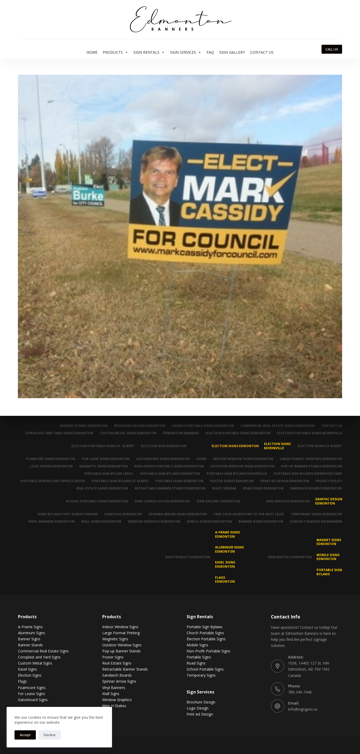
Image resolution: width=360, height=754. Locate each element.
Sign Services (183, 52)
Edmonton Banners (181, 433)
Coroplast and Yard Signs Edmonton (59, 433)
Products (113, 52)
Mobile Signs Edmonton (328, 557)
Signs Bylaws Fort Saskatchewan (67, 514)
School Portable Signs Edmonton (97, 501)
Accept (25, 734)
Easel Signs (27, 669)
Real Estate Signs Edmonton (102, 488)
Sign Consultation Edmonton (162, 501)
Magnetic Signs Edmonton (103, 466)
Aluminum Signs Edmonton (229, 549)
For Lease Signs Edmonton (106, 459)
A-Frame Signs (30, 626)
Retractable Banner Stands (125, 669)
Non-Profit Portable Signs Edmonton (169, 466)
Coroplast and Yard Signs (39, 657)
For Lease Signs (31, 693)
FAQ (210, 52)
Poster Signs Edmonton (232, 481)
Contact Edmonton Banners (316, 522)
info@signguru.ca (302, 709)
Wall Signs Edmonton (101, 522)
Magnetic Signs (115, 638)
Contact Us (262, 52)
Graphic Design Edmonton (328, 501)
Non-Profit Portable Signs (208, 650)
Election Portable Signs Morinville (309, 433)
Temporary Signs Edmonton (316, 514)
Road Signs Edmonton (263, 488)
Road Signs (196, 663)
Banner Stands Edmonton (84, 426)
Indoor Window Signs (120, 626)
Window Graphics (117, 699)
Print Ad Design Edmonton (284, 481)
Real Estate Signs (117, 663)
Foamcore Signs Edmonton (50, 459)
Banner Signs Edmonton (261, 522)
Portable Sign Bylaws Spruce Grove (53, 481)
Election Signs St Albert (320, 446)
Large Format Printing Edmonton (311, 459)
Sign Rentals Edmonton (290, 557)
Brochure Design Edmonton (139, 426)
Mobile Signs (197, 644)
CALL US (331, 49)
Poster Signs (113, 657)
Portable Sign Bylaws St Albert (120, 481)
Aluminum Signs (31, 632)
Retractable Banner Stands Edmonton (170, 488)
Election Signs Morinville (277, 446)
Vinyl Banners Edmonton (51, 522)
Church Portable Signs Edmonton (203, 426)
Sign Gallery (232, 52)
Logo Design (197, 708)
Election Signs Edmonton (235, 446)
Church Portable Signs (205, 632)
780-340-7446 (300, 692)
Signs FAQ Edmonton (123, 514)
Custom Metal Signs (35, 663)
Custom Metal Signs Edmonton (128, 433)
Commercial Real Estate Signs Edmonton (278, 426)
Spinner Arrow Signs (119, 681)
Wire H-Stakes (114, 705)
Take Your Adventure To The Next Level (248, 514)
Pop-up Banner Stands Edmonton (311, 466)
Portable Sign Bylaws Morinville (237, 474)
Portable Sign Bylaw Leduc (108, 474)
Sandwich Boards (117, 675)
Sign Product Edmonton (187, 557)
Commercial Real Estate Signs (43, 650)
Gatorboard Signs (33, 699)
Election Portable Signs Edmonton (238, 433)
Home (92, 52)
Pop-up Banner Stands (121, 650)
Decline (50, 734)
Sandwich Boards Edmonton (316, 488)
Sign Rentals (146, 52)
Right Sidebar (224, 488)
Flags (22, 681)
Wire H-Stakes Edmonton (209, 522)
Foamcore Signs (32, 687)
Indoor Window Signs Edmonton (243, 459)
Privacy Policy (329, 481)
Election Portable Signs (206, 638)
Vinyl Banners (113, 687)
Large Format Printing (121, 632)
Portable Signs (199, 657)
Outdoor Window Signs (122, 644)
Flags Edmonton (225, 579)
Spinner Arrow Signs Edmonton (178, 514)
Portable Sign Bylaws (329, 572)
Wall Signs (110, 693)
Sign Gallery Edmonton (218, 501)
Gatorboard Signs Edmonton (163, 459)
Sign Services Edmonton (288, 501)
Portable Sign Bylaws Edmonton (170, 474)
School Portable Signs (205, 669)
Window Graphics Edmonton (154, 522)
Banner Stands (30, 644)
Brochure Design (201, 702)
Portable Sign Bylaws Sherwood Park (308, 474)
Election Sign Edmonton (163, 446)
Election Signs (29, 675)
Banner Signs (29, 638)
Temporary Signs (201, 675)
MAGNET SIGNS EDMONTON (329, 542)
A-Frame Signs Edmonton (227, 534)
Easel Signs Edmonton (225, 564)
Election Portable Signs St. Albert (102, 446)
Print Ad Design (200, 714)
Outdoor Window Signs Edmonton (242, 466)
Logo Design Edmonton (51, 466)
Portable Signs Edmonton (179, 481)
